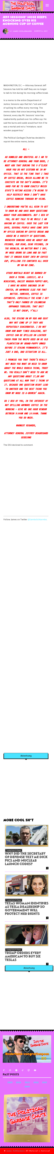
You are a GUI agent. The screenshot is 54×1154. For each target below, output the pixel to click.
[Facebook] (3, 1070)
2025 (9, 1083)
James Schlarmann (22, 31)
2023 (27, 1083)
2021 (44, 1083)
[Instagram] (10, 1070)
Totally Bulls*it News (13, 850)
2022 (36, 1083)
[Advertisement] (27, 481)
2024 (18, 1083)
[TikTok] (22, 1070)
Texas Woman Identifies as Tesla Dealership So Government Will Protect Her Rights (26, 909)
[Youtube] (35, 1070)
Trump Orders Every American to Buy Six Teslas (23, 957)
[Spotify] (16, 1070)
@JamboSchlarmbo (37, 519)
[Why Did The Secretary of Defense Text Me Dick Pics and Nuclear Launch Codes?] (26, 836)
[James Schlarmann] (6, 31)
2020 (27, 1087)
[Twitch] (28, 1070)
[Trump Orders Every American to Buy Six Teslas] (26, 935)
